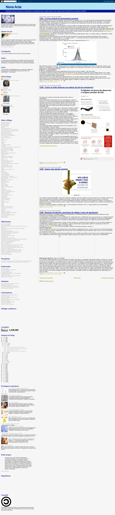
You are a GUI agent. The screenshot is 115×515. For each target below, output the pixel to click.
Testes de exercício (6, 253)
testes (51, 206)
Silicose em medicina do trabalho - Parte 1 (11, 249)
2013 (4, 377)
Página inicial (77, 278)
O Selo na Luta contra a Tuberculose (10, 287)
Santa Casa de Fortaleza (7, 288)
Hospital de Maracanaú (7, 165)
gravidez (44, 206)
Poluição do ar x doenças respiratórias (10, 240)
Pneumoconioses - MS (6, 195)
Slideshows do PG (7, 105)
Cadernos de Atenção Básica (8, 135)
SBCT (2, 203)
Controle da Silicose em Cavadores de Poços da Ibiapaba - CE (16, 260)
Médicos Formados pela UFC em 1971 (10, 275)
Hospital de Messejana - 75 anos (9, 233)
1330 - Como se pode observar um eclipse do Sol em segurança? (66, 87)
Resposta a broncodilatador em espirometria (12, 244)
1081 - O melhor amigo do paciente (10, 423)
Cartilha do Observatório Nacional (48, 145)
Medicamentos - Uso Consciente (9, 177)
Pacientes (3, 189)
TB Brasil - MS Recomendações (9, 212)
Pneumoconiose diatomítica (8, 235)
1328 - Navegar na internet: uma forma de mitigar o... (15, 351)
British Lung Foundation (7, 134)
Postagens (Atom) (49, 281)
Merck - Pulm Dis (5, 182)
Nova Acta (13, 7)
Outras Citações (5, 471)
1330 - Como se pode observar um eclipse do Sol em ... (16, 348)
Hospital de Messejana (6, 167)
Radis (2, 200)
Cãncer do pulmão (5, 225)
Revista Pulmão (5, 202)
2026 (4, 337)
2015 (4, 374)
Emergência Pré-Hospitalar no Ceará (10, 283)
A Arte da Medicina (5, 122)
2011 (4, 380)
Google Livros (4, 159)
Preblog (5, 94)
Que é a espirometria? (6, 242)
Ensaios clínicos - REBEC (7, 150)
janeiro (5, 363)
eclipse (44, 163)
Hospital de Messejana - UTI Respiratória (11, 273)
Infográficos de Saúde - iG (7, 169)
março (5, 360)
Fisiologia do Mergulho (6, 156)
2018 (4, 370)
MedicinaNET (4, 178)
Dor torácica (4, 229)
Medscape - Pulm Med (6, 179)
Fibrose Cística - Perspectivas (8, 152)
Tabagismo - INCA (5, 211)
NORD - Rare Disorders (7, 186)
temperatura (55, 81)
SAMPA (4, 91)
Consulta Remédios (6, 144)
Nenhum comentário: (58, 80)
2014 (4, 375)
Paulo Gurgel (14, 33)
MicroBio (3, 183)
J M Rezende (4, 172)
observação (48, 163)
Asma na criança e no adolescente (9, 130)
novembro (6, 344)
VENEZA (12, 106)
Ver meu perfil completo (7, 46)
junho (5, 356)
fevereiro (6, 361)
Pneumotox (4, 196)
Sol (57, 163)
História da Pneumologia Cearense (9, 163)
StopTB (3, 210)
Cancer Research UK (6, 137)
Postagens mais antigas (107, 278)
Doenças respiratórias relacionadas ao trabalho (12, 228)
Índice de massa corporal (7, 304)
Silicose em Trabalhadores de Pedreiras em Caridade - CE (15, 262)
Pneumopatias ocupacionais (8, 237)
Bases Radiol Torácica (6, 131)
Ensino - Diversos (5, 271)
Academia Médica (5, 123)
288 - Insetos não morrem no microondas (12, 433)
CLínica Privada (5, 268)
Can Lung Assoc (5, 136)
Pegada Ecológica (5, 300)
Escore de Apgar (5, 298)
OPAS (2, 188)
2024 (4, 340)
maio (5, 357)
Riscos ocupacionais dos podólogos (10, 246)
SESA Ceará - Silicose (6, 276)
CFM (2, 141)
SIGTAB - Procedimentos (7, 206)
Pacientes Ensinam (6, 190)
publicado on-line (50, 226)
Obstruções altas (5, 234)
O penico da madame (14, 80)
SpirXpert (3, 209)
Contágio (3, 145)
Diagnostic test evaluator (7, 149)
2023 (4, 341)
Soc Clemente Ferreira (6, 207)
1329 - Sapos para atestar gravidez (53, 169)
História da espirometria (7, 230)
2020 (4, 367)
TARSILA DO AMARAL (15, 95)
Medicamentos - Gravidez (7, 176)
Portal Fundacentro (6, 198)
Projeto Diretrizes (5, 199)
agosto (5, 353)
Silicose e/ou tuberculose (7, 248)
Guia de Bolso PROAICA (7, 161)
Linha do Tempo (7, 89)
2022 (4, 364)
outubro (5, 345)
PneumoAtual (4, 193)
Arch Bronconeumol (6, 128)
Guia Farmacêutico (5, 162)
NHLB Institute (4, 185)
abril (5, 359)
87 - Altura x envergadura (15, 395)
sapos (48, 206)
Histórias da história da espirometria (10, 232)
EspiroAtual (4, 151)
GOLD (2, 158)
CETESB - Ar (4, 140)
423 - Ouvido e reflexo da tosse (16, 409)
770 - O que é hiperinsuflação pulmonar (18, 388)
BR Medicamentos (5, 133)
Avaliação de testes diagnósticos (9, 294)
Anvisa (2, 127)
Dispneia (3, 227)
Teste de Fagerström (6, 303)
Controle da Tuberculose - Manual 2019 (11, 147)
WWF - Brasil (4, 217)
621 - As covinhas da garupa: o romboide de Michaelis (22, 438)
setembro (6, 352)
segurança (54, 163)
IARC (2, 168)
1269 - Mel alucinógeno (7, 445)
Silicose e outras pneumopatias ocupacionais (12, 247)
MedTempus (4, 181)
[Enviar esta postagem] (64, 80)
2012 (4, 378)
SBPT (2, 204)
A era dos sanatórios (6, 223)
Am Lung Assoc (5, 124)
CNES (2, 143)
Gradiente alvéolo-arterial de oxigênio (10, 299)
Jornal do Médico (5, 175)
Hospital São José (5, 274)
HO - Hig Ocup (4, 164)
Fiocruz (3, 155)
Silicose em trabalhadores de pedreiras (10, 251)
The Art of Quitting (5, 213)
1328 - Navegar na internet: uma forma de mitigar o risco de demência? (68, 212)
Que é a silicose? (5, 243)
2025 (4, 338)
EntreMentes (6, 79)
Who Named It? (5, 216)
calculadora (45, 81)
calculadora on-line (70, 74)
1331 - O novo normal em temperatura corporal (58, 18)
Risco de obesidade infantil (7, 301)
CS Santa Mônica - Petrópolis (8, 269)
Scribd (2, 205)
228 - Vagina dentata (14, 402)
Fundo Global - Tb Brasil (7, 157)
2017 (4, 371)
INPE (2, 170)
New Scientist (4, 184)
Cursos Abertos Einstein (7, 148)
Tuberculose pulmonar (6, 254)
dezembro (6, 343)
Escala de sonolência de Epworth (9, 297)
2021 (4, 365)
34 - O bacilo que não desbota (16, 426)
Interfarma (3, 171)
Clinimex (3, 142)
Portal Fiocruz (4, 197)
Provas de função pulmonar (8, 241)
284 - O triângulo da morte (15, 416)
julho (5, 355)
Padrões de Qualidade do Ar (8, 191)
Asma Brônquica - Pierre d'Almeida (9, 129)
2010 (4, 381)
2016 (4, 373)
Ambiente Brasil (5, 126)
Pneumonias (4, 236)
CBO (2, 138)
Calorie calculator (5, 296)
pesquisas (50, 81)
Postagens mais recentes (46, 278)
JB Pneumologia (5, 174)
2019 (4, 368)
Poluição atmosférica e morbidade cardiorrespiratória (14, 239)
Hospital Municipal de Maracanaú (9, 285)
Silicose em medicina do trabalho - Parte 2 (11, 250)
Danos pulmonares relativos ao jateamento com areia (14, 226)
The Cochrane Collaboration (8, 214)
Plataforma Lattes (5, 192)
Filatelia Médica (5, 154)
